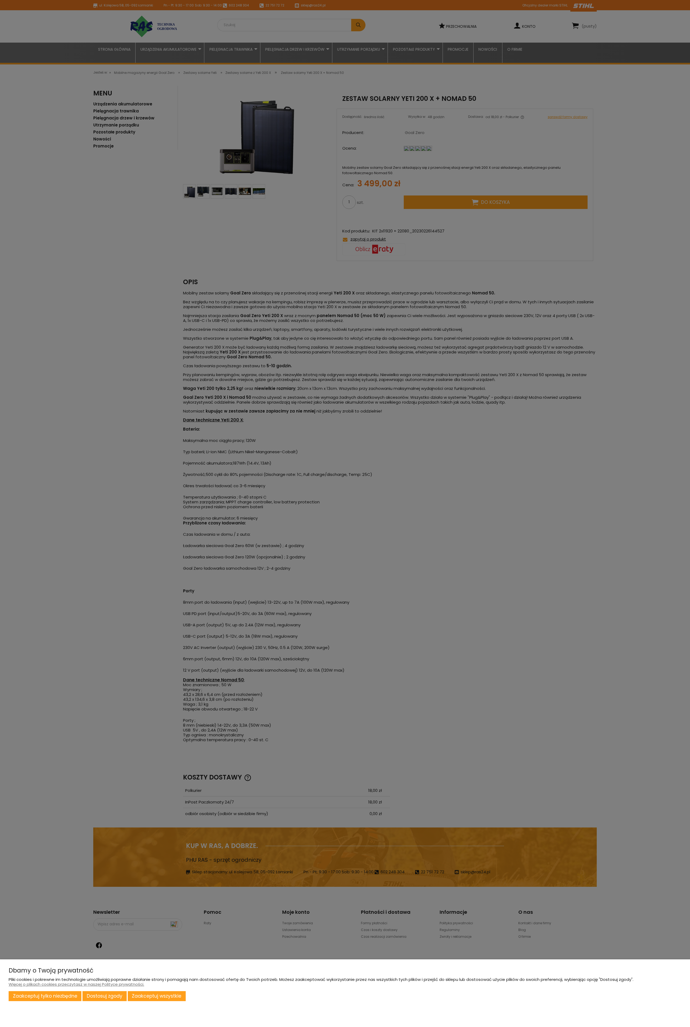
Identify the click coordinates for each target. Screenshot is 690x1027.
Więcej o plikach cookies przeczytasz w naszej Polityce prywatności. (76, 984)
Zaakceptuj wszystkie (156, 996)
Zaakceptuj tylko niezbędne (45, 996)
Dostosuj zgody (104, 996)
